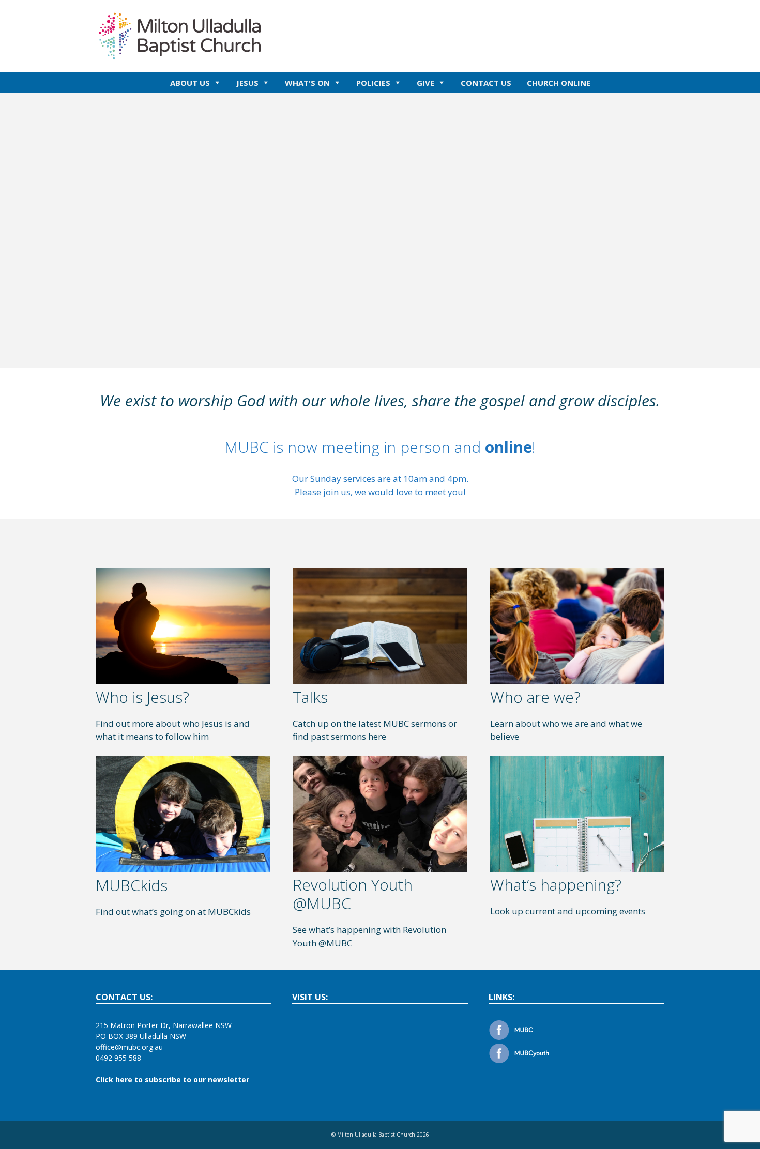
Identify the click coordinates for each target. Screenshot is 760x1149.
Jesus (247, 83)
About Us (190, 83)
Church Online (558, 83)
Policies (373, 83)
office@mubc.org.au (129, 1047)
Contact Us (486, 83)
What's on (307, 83)
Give (425, 83)
